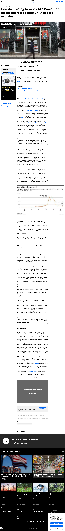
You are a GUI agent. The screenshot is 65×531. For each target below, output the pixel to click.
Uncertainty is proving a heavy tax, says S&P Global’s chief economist (48, 475)
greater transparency (33, 371)
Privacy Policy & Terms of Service (32, 524)
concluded (37, 363)
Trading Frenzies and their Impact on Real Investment (35, 98)
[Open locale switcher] (1, 528)
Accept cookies (32, 393)
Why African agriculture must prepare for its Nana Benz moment (56, 494)
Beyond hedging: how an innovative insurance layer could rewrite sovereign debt (40, 494)
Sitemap (32, 526)
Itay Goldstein (28, 78)
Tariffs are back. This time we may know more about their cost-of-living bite (15, 475)
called (32, 362)
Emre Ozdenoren (20, 81)
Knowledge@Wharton (7, 24)
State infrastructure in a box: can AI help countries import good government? (24, 494)
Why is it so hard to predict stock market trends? (28, 90)
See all (62, 451)
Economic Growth (5, 6)
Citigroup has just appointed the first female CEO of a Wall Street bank (32, 92)
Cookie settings (56, 528)
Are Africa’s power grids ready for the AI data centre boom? (8, 494)
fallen (22, 117)
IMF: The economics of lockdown (25, 88)
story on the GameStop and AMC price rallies (31, 224)
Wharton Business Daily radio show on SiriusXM (37, 122)
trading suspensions (26, 372)
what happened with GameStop (33, 110)
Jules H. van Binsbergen (32, 222)
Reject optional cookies (56, 523)
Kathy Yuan (19, 82)
